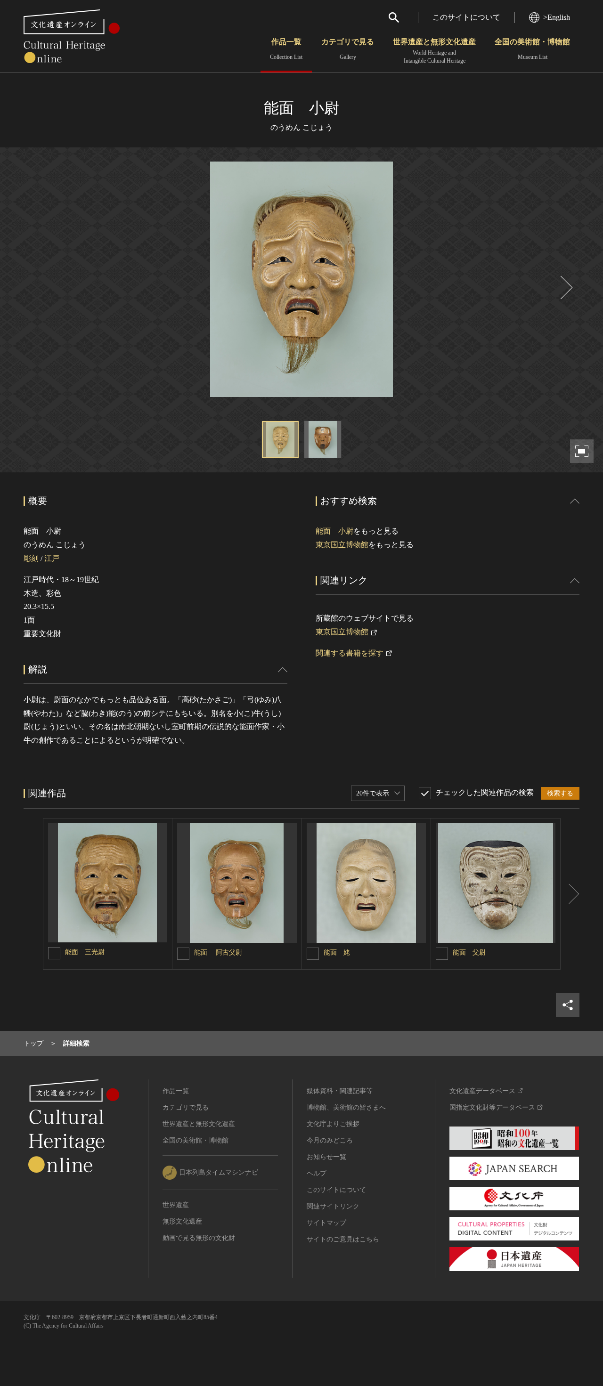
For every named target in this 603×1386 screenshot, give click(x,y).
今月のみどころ (330, 1140)
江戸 (51, 558)
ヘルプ (316, 1173)
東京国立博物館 (342, 545)
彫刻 (31, 558)
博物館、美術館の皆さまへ (346, 1107)
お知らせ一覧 (326, 1156)
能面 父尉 (469, 952)
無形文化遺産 (182, 1221)
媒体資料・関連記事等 (340, 1090)
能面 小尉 (334, 531)
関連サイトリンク (333, 1206)
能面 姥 (337, 952)
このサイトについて (466, 17)
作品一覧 (286, 49)
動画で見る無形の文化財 (199, 1237)
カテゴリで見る (347, 49)
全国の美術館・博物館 (532, 49)
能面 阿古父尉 (218, 952)
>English (556, 17)
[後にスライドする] (565, 287)
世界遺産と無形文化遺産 (434, 51)
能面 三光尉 (85, 952)
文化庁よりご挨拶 (333, 1123)
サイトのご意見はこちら (343, 1239)
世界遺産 (176, 1204)
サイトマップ (326, 1222)
